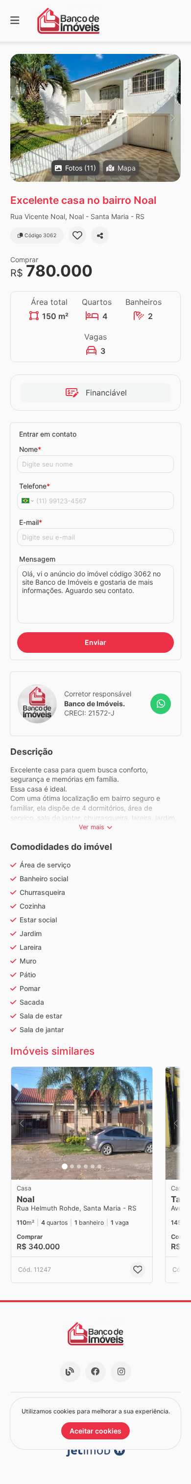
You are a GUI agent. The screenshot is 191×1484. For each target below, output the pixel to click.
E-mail (30, 522)
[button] (95, 118)
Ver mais (91, 827)
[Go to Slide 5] (93, 1166)
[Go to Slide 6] (99, 1166)
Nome (30, 449)
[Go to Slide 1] (65, 1166)
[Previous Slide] (18, 118)
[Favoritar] (77, 235)
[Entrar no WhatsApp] (160, 703)
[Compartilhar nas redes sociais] (100, 235)
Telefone (34, 486)
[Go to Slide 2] (72, 1166)
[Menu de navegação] (14, 21)
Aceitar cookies (95, 1431)
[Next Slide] (173, 118)
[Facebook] (95, 1371)
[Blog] (70, 1371)
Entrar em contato (47, 434)
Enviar (95, 642)
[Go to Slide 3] (79, 1166)
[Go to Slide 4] (86, 1166)
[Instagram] (121, 1371)
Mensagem (37, 559)
